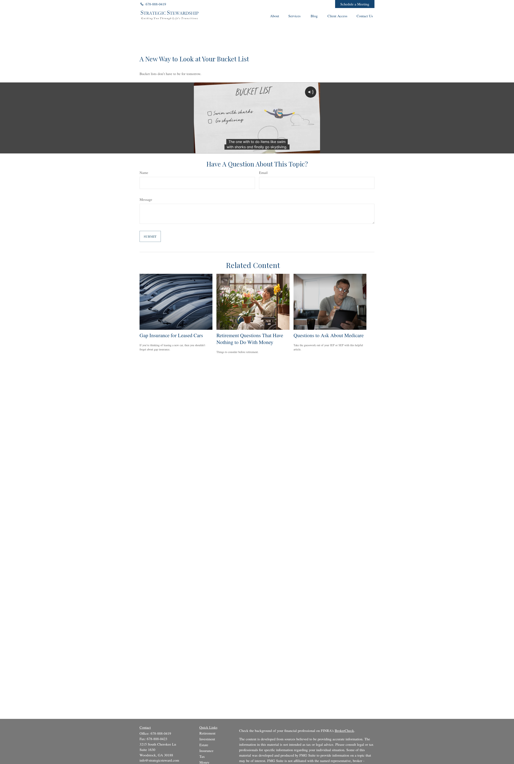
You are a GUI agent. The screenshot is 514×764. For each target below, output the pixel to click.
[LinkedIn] (304, 4)
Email (263, 172)
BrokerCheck (344, 730)
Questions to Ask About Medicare (329, 335)
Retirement (207, 733)
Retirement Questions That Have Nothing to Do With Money (249, 338)
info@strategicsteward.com (159, 760)
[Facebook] (326, 4)
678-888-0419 (156, 4)
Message (146, 199)
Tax (202, 756)
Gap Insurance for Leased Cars (171, 335)
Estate (203, 744)
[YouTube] (315, 4)
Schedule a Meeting (354, 4)
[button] (274, 15)
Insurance (206, 750)
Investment (207, 739)
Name (144, 172)
